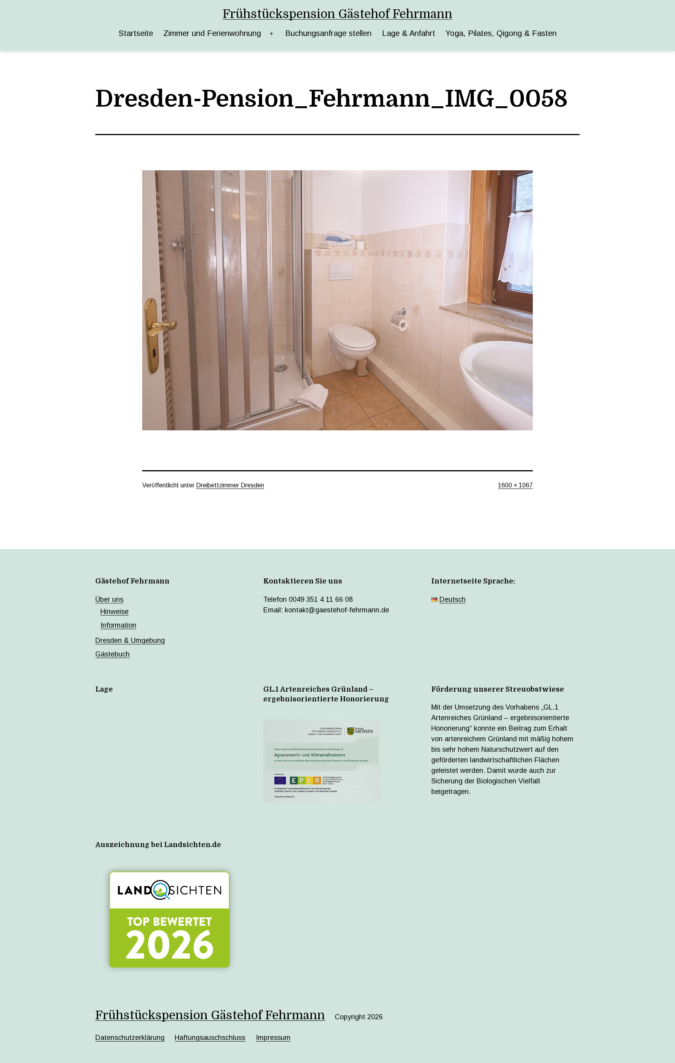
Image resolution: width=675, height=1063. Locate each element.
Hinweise (114, 611)
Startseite (135, 33)
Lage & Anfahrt (408, 33)
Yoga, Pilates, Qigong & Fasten (501, 33)
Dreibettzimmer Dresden (230, 485)
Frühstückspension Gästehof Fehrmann (337, 14)
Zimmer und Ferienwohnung (212, 33)
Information (118, 625)
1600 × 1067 (515, 485)
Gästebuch (112, 654)
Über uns (109, 599)
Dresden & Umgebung (130, 640)
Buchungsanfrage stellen (328, 33)
